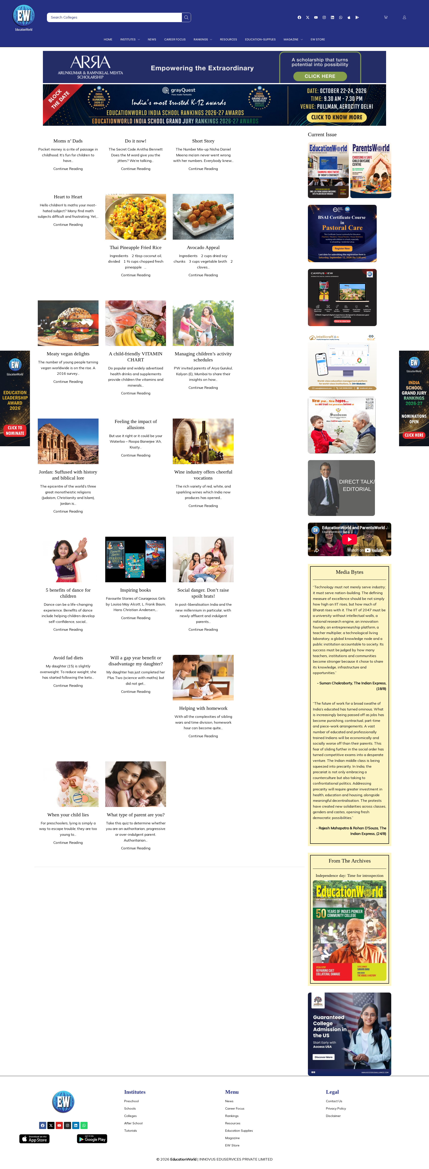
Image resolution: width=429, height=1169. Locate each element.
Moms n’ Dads (68, 141)
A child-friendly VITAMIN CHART (135, 356)
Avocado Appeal (203, 247)
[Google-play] (357, 17)
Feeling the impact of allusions (136, 424)
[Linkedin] (332, 17)
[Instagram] (324, 17)
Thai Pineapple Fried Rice (136, 247)
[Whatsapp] (340, 17)
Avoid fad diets (68, 657)
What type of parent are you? (136, 814)
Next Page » (48, 876)
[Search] (186, 17)
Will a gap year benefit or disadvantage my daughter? (136, 660)
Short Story (203, 141)
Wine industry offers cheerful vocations (203, 475)
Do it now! (135, 141)
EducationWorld (183, 1159)
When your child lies (68, 814)
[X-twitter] (307, 17)
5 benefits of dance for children (68, 593)
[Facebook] (299, 17)
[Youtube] (316, 17)
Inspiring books (135, 590)
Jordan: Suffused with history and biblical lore (68, 475)
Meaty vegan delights (68, 353)
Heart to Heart (68, 196)
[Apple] (349, 17)
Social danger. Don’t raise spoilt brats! (203, 593)
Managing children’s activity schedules (203, 356)
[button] (386, 17)
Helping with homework (203, 708)
